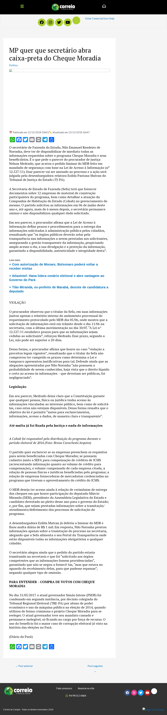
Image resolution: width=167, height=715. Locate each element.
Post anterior (24, 665)
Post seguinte (95, 666)
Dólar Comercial (94, 18)
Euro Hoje (108, 18)
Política (13, 65)
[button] (22, 6)
